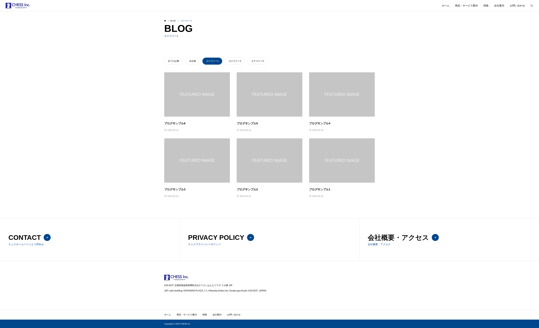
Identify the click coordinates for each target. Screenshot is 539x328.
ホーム (445, 5)
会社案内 (499, 5)
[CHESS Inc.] (18, 5)
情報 (485, 5)
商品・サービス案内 (466, 5)
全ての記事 (173, 61)
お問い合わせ (517, 5)
